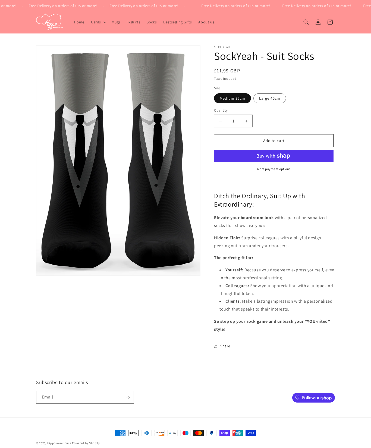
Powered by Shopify (86, 443)
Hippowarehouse (59, 443)
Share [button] (225, 345)
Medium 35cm (232, 98)
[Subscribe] (128, 397)
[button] (98, 22)
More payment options (274, 169)
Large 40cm (269, 98)
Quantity (221, 110)
